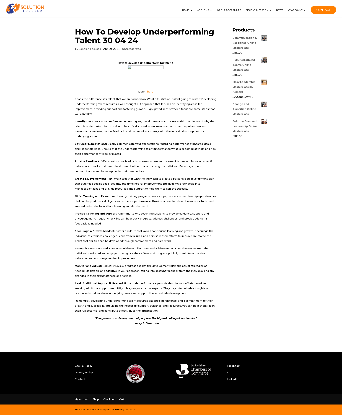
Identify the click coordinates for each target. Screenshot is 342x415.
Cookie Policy (83, 366)
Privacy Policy (84, 372)
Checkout (109, 399)
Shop (96, 399)
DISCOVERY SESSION (256, 10)
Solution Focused (90, 49)
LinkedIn (233, 379)
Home (185, 10)
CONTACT (323, 10)
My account (81, 399)
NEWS (279, 10)
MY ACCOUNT (294, 10)
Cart (121, 399)
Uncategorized (131, 49)
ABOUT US (203, 10)
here (150, 91)
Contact (80, 379)
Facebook (233, 366)
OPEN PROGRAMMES (229, 10)
